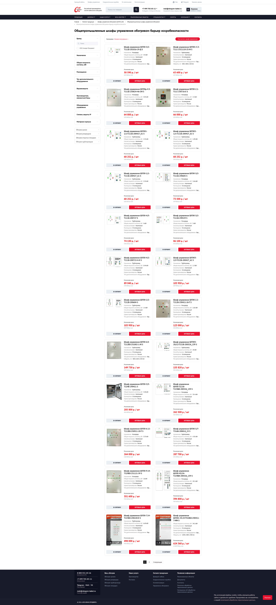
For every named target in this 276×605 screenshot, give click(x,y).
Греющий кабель (79, 2)
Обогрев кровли (81, 130)
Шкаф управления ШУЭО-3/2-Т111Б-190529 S (186, 216)
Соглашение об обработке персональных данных (186, 591)
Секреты (173, 17)
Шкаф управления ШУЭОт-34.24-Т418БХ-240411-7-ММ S (186, 518)
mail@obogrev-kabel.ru (172, 8)
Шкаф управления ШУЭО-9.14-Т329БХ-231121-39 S (137, 472)
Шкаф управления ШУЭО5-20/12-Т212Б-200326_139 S (185, 343)
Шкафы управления (94, 2)
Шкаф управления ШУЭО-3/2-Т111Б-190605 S (186, 174)
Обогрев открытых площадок (86, 138)
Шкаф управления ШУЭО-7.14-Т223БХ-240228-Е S (137, 516)
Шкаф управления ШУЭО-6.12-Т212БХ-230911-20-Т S (137, 429)
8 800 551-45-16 (84, 573)
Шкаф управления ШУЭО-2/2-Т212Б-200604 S (137, 301)
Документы (181, 580)
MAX (87, 585)
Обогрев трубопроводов (84, 142)
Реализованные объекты (139, 17)
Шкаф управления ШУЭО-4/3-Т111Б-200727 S (137, 216)
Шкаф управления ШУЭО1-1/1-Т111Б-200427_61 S (135, 132)
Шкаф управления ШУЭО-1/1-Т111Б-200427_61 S (137, 174)
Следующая (157, 562)
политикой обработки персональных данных (238, 600)
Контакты (198, 17)
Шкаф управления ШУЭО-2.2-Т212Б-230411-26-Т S (186, 301)
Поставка (132, 580)
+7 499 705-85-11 (149, 8)
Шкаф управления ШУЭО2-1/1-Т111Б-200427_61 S (184, 132)
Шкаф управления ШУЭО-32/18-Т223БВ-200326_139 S (183, 386)
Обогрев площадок (111, 586)
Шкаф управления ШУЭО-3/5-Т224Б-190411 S (137, 385)
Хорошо (267, 597)
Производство (133, 577)
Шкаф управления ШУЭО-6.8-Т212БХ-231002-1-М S (136, 343)
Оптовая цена (140, 81)
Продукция (78, 17)
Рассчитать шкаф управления (188, 39)
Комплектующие (140, 2)
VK (92, 585)
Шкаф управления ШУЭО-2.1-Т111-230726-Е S (186, 90)
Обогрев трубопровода (112, 583)
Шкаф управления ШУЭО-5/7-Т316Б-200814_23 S (186, 429)
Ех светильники (126, 2)
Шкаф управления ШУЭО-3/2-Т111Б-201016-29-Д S (137, 48)
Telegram (80, 585)
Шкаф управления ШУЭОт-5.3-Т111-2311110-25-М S (186, 48)
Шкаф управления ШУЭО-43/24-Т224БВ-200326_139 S (183, 473)
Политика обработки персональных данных (185, 586)
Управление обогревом (161, 586)
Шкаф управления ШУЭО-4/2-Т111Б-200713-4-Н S (137, 258)
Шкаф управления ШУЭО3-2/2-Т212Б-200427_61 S (184, 258)
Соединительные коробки (111, 2)
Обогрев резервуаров (83, 134)
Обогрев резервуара (111, 580)
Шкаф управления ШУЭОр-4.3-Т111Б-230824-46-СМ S (137, 90)
